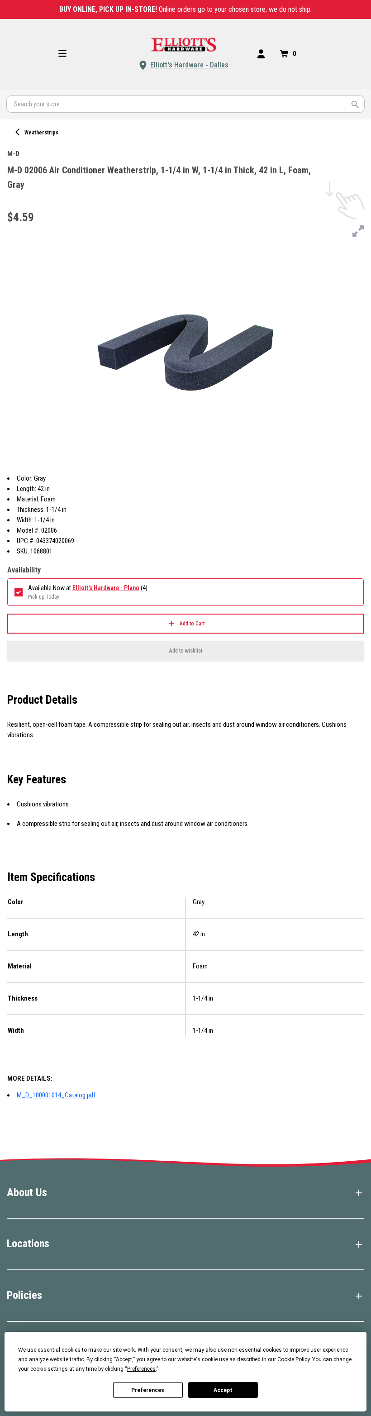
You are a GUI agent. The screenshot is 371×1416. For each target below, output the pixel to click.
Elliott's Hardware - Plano (105, 587)
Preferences (147, 1390)
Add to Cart (192, 623)
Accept (223, 1390)
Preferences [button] (141, 1369)
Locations (28, 1243)
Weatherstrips (41, 132)
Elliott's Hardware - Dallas (189, 65)
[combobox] (185, 104)
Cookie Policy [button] (293, 1359)
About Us (27, 1192)
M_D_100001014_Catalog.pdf (56, 1095)
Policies (24, 1295)
